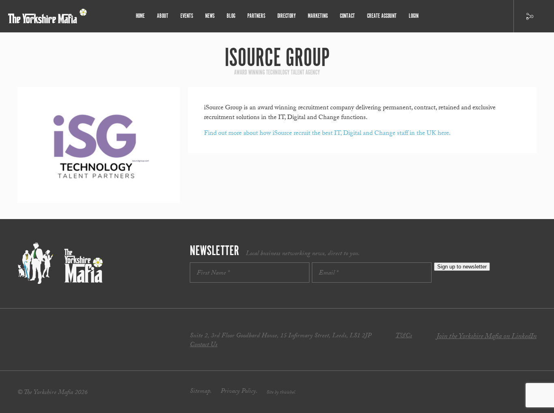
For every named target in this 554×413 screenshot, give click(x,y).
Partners (256, 16)
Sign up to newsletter (462, 267)
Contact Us (203, 345)
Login (414, 16)
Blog (231, 16)
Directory (286, 16)
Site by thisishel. (281, 393)
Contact (347, 16)
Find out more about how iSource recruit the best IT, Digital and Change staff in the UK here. (327, 133)
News (210, 16)
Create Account (382, 16)
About (162, 16)
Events (186, 16)
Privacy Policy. (239, 391)
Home (140, 16)
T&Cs (403, 336)
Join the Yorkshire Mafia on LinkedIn (486, 337)
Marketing (318, 16)
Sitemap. (201, 391)
